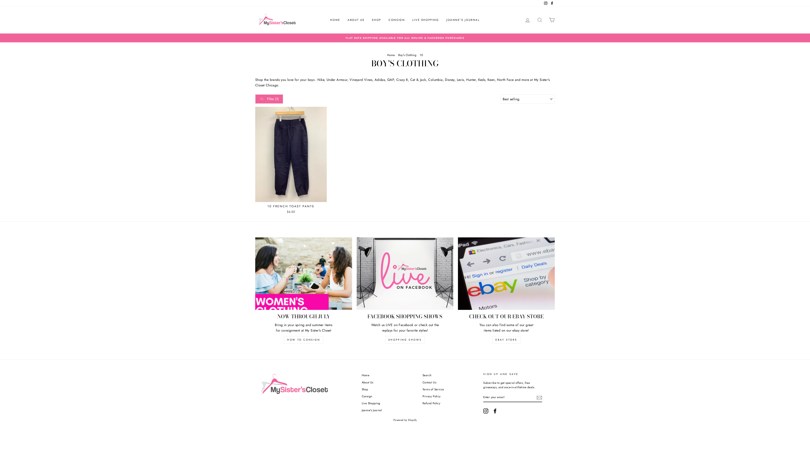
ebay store (506, 340)
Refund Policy (431, 403)
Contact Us (429, 382)
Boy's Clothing (407, 55)
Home (335, 20)
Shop (376, 20)
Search (427, 375)
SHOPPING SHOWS (405, 340)
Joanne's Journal (463, 20)
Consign (397, 20)
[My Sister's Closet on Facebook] (495, 411)
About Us (356, 20)
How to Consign (303, 340)
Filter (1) (272, 98)
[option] (405, 38)
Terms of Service (433, 389)
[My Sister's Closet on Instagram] (485, 411)
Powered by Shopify (405, 420)
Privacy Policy (432, 396)
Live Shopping (425, 20)
